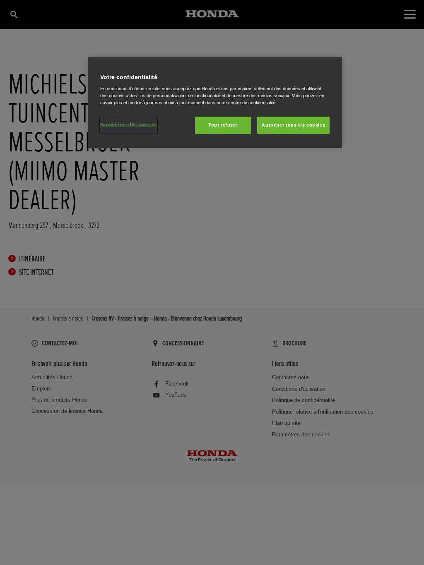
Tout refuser (223, 124)
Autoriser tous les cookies (293, 124)
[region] (215, 102)
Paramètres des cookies (128, 124)
